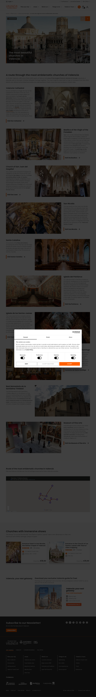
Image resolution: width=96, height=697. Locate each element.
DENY (26, 364)
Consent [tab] (25, 337)
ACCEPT (69, 364)
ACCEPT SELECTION (48, 364)
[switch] (39, 358)
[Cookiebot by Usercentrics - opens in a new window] (73, 332)
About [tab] (70, 337)
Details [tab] (48, 337)
